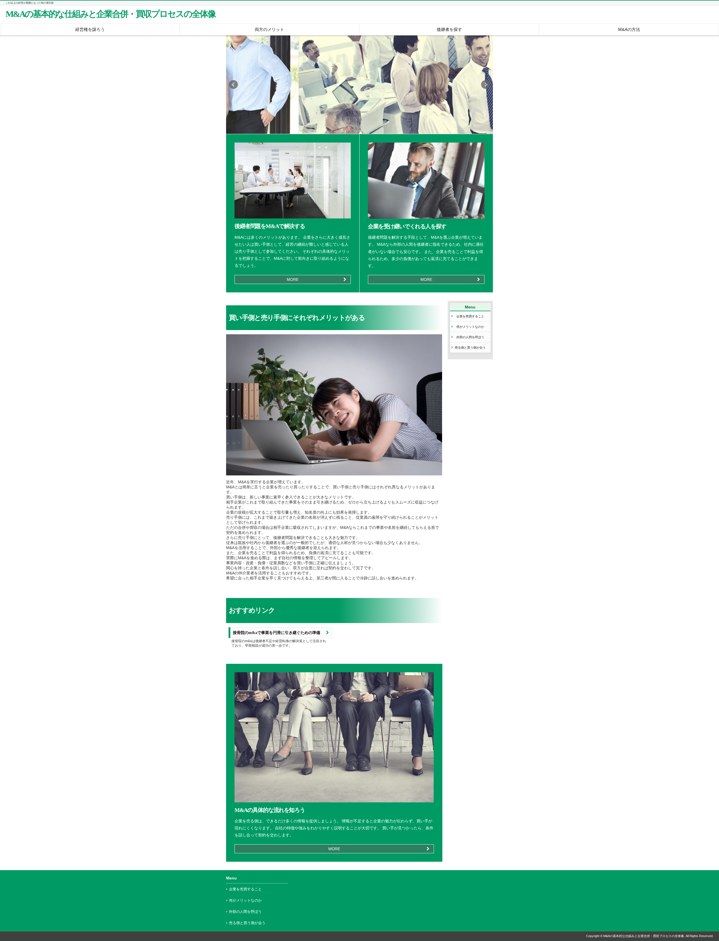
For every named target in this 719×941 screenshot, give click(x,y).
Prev (233, 84)
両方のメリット (269, 29)
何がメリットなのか (470, 326)
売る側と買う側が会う (470, 347)
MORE (293, 279)
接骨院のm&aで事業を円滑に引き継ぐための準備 (276, 633)
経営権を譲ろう (90, 29)
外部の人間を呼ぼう (470, 337)
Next (485, 84)
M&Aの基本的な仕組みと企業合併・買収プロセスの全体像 (110, 14)
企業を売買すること (470, 316)
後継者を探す (449, 29)
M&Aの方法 (629, 29)
